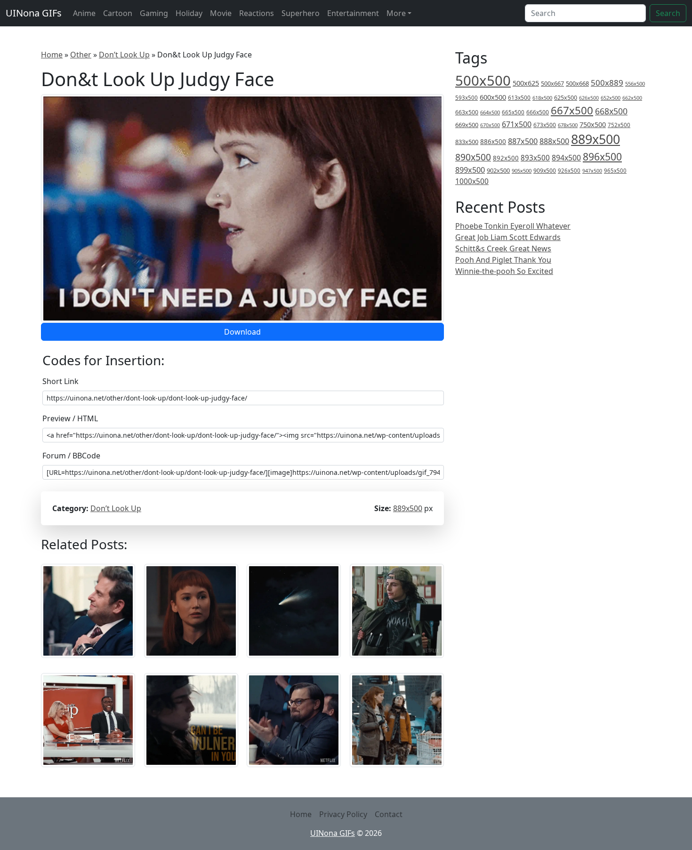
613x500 (519, 98)
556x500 (635, 83)
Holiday (189, 13)
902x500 (498, 170)
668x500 (611, 111)
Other (80, 54)
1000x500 (472, 181)
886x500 (493, 141)
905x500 (521, 170)
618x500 (542, 97)
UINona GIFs (34, 13)
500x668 (577, 83)
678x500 (568, 124)
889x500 (407, 508)
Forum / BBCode (71, 455)
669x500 (466, 124)
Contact (388, 814)
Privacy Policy (343, 814)
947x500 (592, 171)
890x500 (473, 157)
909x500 (544, 171)
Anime (84, 13)
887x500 (523, 141)
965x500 (615, 170)
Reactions (256, 13)
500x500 (483, 80)
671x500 (516, 124)
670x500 (490, 125)
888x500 (554, 141)
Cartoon (117, 13)
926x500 (569, 170)
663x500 (466, 112)
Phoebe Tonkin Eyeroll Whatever (513, 226)
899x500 (470, 170)
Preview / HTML (70, 418)
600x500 (493, 97)
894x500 (566, 157)
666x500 (537, 112)
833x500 (466, 141)
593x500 (466, 97)
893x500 (535, 157)
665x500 (513, 112)
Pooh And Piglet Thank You (503, 260)
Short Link (60, 381)
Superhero (301, 13)
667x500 (572, 110)
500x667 (552, 83)
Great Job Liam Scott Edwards (508, 237)
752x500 (619, 124)
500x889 (607, 82)
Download (242, 332)
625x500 (565, 98)
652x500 (610, 97)
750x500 (592, 124)
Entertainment (353, 13)
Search (668, 13)
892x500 (506, 158)
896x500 (602, 156)
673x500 (544, 125)
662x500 (632, 97)
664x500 (490, 112)
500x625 (526, 83)
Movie (221, 13)
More (396, 13)
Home (52, 54)
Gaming (154, 13)
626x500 (589, 97)
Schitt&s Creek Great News (503, 248)
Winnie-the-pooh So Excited (504, 271)
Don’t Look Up (124, 54)
